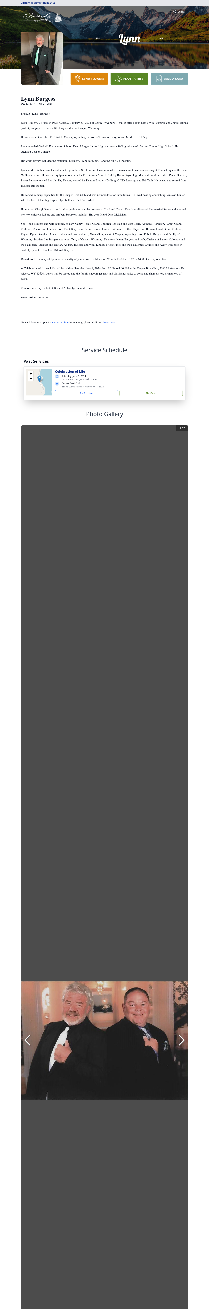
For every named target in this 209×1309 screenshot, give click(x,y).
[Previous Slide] (27, 1040)
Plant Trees (151, 393)
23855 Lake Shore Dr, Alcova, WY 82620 (83, 386)
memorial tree (60, 322)
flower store (109, 322)
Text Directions (86, 393)
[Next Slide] (181, 1040)
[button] (39, 379)
